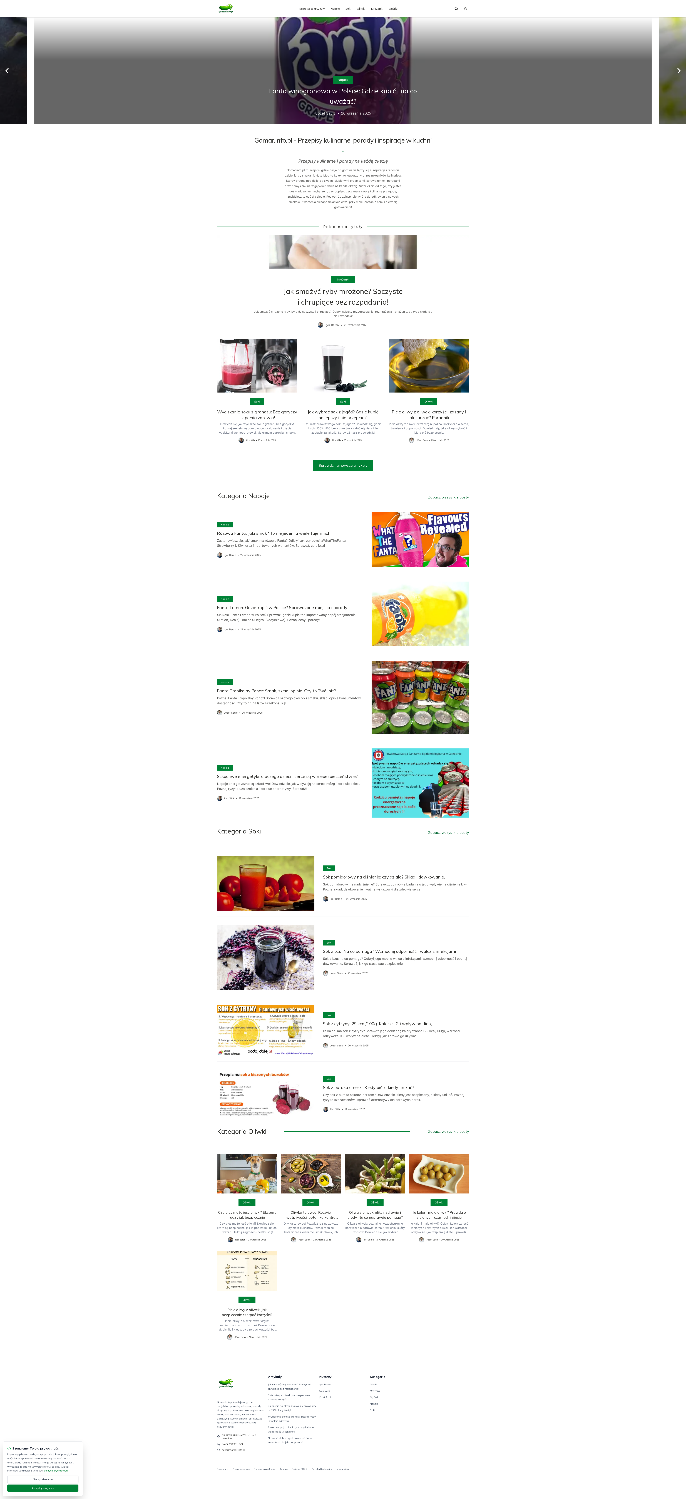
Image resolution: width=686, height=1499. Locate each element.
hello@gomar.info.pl (233, 1449)
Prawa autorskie (241, 1469)
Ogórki (393, 8)
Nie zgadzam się (43, 1479)
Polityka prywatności (264, 1469)
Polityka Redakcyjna (322, 1469)
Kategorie (377, 1377)
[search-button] (456, 9)
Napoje (335, 8)
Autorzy (325, 1377)
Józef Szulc (325, 1397)
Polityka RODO (299, 1469)
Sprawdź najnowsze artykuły (343, 465)
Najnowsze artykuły (312, 8)
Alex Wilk (324, 1391)
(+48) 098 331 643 (232, 1444)
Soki (348, 8)
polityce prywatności (56, 1470)
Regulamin (222, 1469)
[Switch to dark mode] (466, 8)
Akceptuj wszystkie (43, 1488)
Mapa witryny (344, 1469)
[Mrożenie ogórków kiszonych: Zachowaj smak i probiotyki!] (343, 70)
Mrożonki (377, 8)
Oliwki (361, 8)
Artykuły (275, 1377)
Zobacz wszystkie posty (448, 497)
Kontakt (284, 1469)
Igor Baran (325, 1384)
